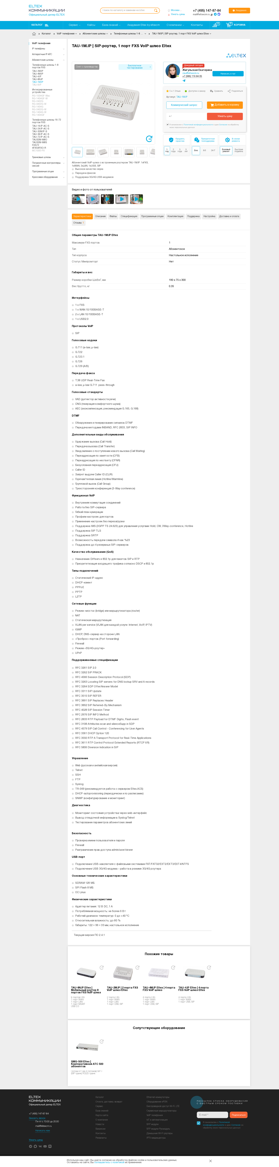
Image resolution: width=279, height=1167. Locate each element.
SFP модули (153, 1124)
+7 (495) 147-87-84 (207, 10)
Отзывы (78, 223)
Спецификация (129, 216)
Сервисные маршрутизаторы (161, 1111)
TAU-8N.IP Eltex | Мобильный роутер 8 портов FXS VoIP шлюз (86, 990)
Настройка (209, 216)
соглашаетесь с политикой (109, 1163)
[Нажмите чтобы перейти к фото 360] (149, 139)
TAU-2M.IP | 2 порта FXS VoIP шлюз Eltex (122, 989)
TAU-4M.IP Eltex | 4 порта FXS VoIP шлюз (159, 989)
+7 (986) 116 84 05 (192, 76)
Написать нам (42, 1131)
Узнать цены (36, 1140)
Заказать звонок (37, 1118)
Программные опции (152, 216)
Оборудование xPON (157, 1102)
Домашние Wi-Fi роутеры (160, 1133)
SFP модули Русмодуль (158, 1129)
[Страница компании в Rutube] (50, 1146)
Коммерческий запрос (184, 105)
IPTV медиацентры (156, 1138)
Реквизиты (101, 1138)
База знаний (102, 1111)
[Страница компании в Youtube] (45, 1146)
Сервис (99, 1106)
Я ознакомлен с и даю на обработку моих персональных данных (223, 1125)
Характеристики (82, 216)
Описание (100, 216)
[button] (152, 103)
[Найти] (156, 10)
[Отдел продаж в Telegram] (215, 14)
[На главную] (47, 10)
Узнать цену (225, 116)
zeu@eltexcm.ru (190, 73)
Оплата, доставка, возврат (109, 1102)
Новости (100, 1124)
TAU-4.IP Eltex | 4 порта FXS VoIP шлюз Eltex (193, 989)
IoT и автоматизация (157, 1120)
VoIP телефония (41, 43)
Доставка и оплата (229, 216)
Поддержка (193, 216)
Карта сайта (102, 1115)
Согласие (223, 125)
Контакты (101, 1133)
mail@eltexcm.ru (43, 1126)
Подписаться (239, 1115)
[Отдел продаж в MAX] (218, 14)
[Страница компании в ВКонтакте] (40, 1146)
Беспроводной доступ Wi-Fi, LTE (163, 1106)
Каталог (37, 25)
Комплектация (175, 216)
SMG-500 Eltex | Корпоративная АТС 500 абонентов (87, 1064)
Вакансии (100, 1129)
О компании (102, 1120)
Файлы (113, 216)
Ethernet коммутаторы (158, 1097)
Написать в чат (228, 73)
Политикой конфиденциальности (198, 125)
